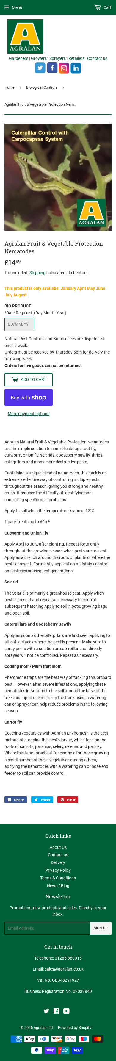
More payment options (28, 413)
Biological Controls (41, 87)
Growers (39, 58)
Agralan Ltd (43, 1027)
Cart (107, 7)
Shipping (37, 272)
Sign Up (101, 928)
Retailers (76, 58)
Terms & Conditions (58, 878)
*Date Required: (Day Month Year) (35, 312)
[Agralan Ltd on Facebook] (56, 1012)
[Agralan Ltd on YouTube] (66, 1012)
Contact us (97, 58)
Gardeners (18, 58)
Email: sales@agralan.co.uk (58, 969)
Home (9, 87)
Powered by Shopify (74, 1027)
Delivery (58, 862)
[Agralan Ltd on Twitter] (46, 1012)
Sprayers (57, 58)
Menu (17, 7)
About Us (58, 847)
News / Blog (58, 885)
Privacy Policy (58, 870)
